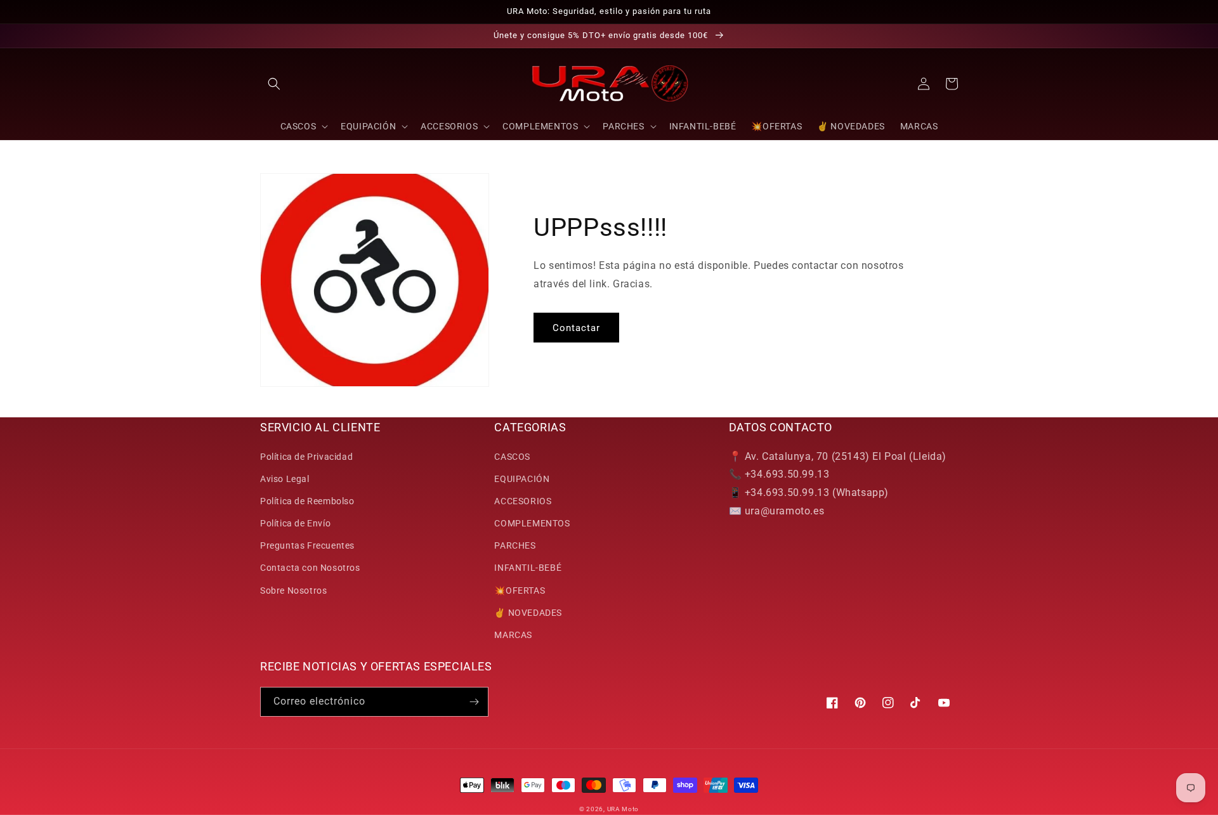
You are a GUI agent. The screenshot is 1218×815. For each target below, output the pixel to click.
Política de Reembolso (307, 501)
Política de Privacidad (306, 457)
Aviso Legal (285, 479)
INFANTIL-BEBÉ (527, 568)
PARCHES (514, 545)
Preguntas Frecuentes (307, 545)
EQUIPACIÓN (521, 479)
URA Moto (623, 808)
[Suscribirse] (474, 702)
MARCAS (513, 635)
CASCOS (512, 457)
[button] (274, 84)
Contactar (576, 328)
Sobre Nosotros (293, 590)
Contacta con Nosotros (310, 568)
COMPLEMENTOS (532, 523)
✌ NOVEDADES (528, 613)
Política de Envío (295, 523)
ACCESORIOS (522, 501)
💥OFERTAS (519, 590)
